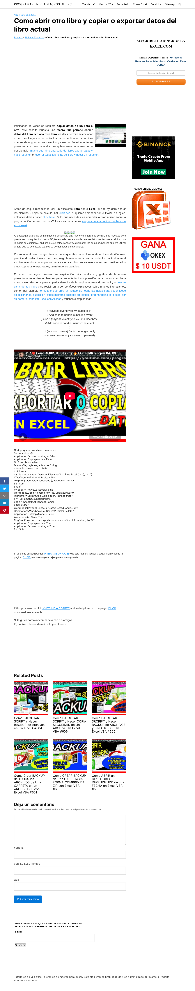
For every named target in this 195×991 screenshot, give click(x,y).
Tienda (86, 4)
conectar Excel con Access (44, 298)
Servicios (156, 4)
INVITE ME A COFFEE (56, 608)
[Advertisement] (70, 78)
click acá (64, 213)
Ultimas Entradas (34, 37)
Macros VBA (106, 4)
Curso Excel (140, 4)
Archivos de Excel (25, 15)
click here (49, 217)
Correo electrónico (27, 864)
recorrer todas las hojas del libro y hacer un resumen (66, 154)
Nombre (19, 848)
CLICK (27, 557)
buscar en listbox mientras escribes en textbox (61, 294)
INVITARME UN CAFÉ (56, 553)
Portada (18, 37)
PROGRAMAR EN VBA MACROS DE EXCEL (44, 4)
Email (18, 931)
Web (16, 880)
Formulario (123, 4)
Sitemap (170, 4)
